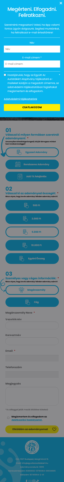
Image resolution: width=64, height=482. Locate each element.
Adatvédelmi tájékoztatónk (20, 99)
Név (32, 43)
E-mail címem (32, 57)
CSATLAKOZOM (32, 107)
